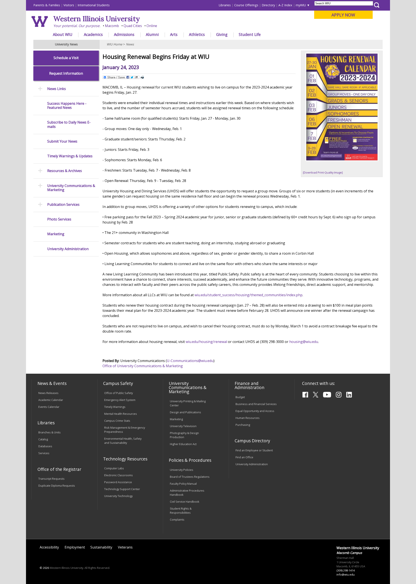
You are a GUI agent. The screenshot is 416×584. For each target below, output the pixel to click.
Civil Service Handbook (184, 502)
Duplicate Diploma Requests (56, 485)
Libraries (225, 5)
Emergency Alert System (119, 400)
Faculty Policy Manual (183, 484)
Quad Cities (133, 25)
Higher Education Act (183, 444)
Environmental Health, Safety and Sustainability (122, 441)
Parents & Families (46, 5)
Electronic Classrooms (118, 475)
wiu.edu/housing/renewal (206, 341)
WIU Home (114, 44)
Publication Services (63, 205)
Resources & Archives (64, 171)
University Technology (118, 496)
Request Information (66, 73)
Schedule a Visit (66, 58)
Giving (222, 34)
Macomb (112, 25)
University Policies (181, 470)
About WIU (62, 34)
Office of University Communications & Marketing (142, 366)
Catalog (43, 439)
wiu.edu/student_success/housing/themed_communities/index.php (248, 295)
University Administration (68, 249)
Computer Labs (114, 468)
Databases (45, 446)
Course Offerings (246, 5)
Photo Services (59, 219)
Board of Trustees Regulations (190, 477)
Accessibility (49, 547)
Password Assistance (118, 482)
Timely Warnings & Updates (70, 156)
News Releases (48, 393)
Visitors (68, 5)
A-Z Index (285, 5)
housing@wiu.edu (303, 341)
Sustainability (101, 547)
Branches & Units (49, 432)
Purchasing (243, 425)
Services (43, 453)
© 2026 (44, 568)
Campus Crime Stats (117, 421)
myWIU (301, 5)
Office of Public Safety (118, 393)
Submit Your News (62, 141)
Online (151, 25)
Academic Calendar (50, 400)
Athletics (197, 34)
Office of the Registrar (59, 469)
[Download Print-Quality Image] (323, 172)
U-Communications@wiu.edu (190, 360)
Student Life (250, 34)
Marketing (55, 234)
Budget (240, 397)
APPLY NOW (343, 15)
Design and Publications (185, 412)
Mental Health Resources (120, 414)
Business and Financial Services (256, 404)
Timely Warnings (114, 407)
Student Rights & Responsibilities (181, 511)
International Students (94, 5)
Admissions (124, 34)
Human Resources (248, 418)
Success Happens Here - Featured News (66, 105)
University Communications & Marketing (71, 188)
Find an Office (244, 457)
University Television (183, 426)
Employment (75, 547)
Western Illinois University (96, 18)
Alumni (152, 34)
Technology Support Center (122, 489)
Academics (93, 34)
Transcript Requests (51, 479)
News (130, 44)
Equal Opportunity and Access (255, 411)
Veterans (125, 547)
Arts (173, 34)
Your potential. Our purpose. (76, 25)
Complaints (177, 519)
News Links (56, 89)
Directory (268, 5)
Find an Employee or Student (254, 450)
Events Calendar (48, 407)
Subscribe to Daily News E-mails (69, 124)
